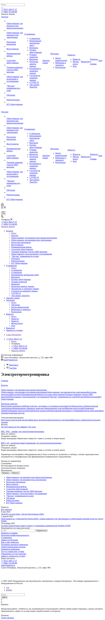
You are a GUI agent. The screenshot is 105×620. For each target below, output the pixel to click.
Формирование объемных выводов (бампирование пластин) (39, 408)
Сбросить (15, 473)
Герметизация (54, 411)
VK (7, 588)
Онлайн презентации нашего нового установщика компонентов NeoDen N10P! (36, 526)
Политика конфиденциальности (15, 535)
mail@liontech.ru (11, 360)
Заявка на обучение (9, 540)
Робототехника (91, 397)
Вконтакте (13, 365)
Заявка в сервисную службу (13, 556)
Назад (13, 233)
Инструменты (16, 394)
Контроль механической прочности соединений (51, 420)
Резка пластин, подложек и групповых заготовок (46, 406)
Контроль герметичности (83, 420)
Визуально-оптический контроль (15, 420)
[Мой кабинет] (2, 205)
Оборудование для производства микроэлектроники (24, 392)
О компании (16, 270)
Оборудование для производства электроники (67, 392)
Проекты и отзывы (9, 533)
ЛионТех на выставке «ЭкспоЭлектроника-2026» (22, 514)
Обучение (15, 305)
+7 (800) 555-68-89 (9, 12)
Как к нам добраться (10, 542)
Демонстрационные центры (13, 547)
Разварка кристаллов (19, 411)
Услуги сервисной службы (12, 551)
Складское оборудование (54, 394)
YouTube (13, 368)
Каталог (14, 235)
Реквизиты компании (10, 549)
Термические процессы (38, 411)
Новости (15, 319)
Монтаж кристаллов (74, 408)
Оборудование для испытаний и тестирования (29, 397)
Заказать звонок (8, 226)
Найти (4, 597)
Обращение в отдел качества (13, 554)
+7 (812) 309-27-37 (9, 9)
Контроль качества (89, 411)
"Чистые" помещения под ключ (63, 397)
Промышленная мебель (33, 394)
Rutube (9, 590)
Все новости (6, 509)
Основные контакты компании (14, 544)
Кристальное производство (13, 406)
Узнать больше (7, 618)
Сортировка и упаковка (70, 411)
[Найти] (2, 7)
